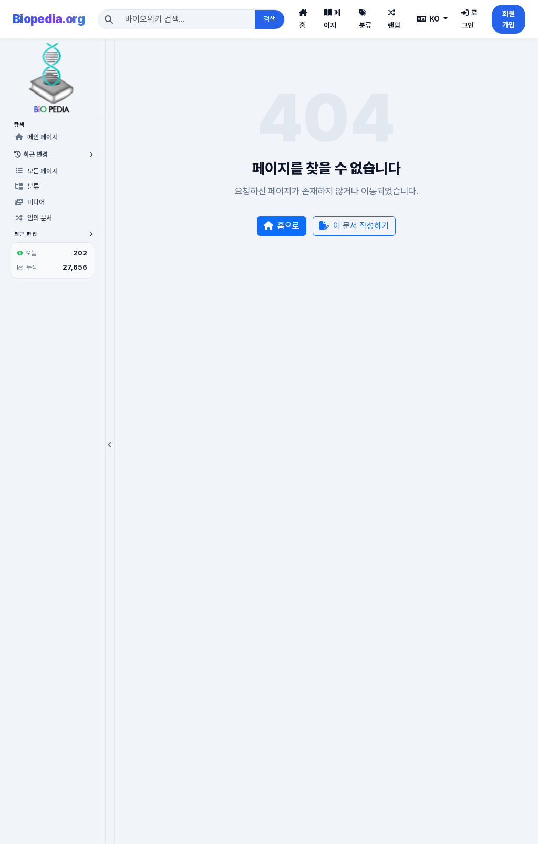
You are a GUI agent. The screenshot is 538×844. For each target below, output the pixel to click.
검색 (269, 19)
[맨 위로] (513, 830)
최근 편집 (25, 234)
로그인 (469, 18)
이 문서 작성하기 (361, 226)
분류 (365, 25)
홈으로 (288, 226)
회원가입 (508, 19)
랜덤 (394, 25)
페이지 (332, 18)
